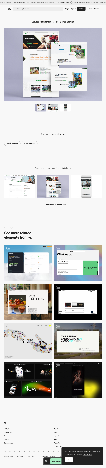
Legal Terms (19, 456)
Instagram (53, 456)
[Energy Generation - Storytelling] (78, 341)
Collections (7, 432)
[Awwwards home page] (47, 461)
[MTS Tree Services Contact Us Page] (19, 186)
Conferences (8, 443)
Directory (7, 439)
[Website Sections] (28, 380)
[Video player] (78, 380)
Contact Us (57, 446)
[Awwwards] (9, 9)
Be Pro (81, 9)
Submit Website (94, 9)
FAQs (55, 439)
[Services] (78, 263)
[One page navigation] (28, 263)
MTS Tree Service (65, 22)
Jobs (55, 432)
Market (56, 436)
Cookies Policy (8, 456)
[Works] (78, 302)
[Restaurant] (28, 302)
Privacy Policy (30, 456)
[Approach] (28, 341)
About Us (57, 443)
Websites (7, 429)
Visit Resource (56, 461)
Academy (57, 429)
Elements (7, 436)
